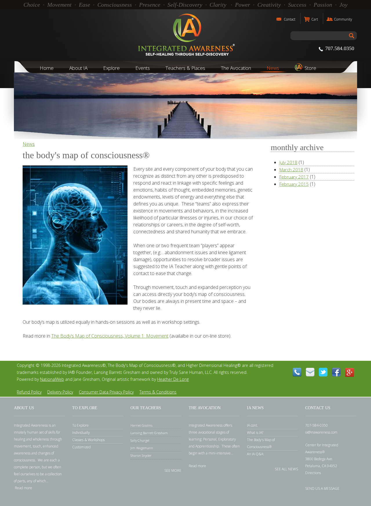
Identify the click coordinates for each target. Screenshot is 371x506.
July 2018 (288, 162)
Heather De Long (173, 379)
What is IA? (255, 432)
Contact (289, 19)
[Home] (185, 35)
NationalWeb (52, 379)
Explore (111, 68)
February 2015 (294, 184)
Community (343, 19)
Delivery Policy (60, 392)
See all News (286, 469)
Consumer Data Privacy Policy (106, 392)
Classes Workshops (88, 439)
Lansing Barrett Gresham (149, 433)
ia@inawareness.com (321, 432)
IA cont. (252, 425)
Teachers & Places (185, 68)
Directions (313, 472)
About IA (78, 68)
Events (142, 68)
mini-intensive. (220, 453)
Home (47, 68)
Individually (81, 432)
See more (172, 470)
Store (310, 68)
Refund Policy (29, 392)
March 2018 (291, 169)
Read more (23, 487)
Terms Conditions (158, 392)
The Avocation (236, 68)
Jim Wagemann (141, 448)
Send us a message (322, 488)
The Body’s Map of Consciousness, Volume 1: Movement (109, 336)
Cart (314, 19)
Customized (81, 447)
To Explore (80, 425)
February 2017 (294, 177)
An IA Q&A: (255, 454)
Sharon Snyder (141, 455)
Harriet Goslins (141, 425)
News (273, 68)
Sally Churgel (139, 440)
